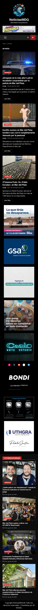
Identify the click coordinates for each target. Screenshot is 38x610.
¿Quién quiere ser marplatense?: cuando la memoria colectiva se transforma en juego (19, 473)
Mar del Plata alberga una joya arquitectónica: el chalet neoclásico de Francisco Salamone (19, 576)
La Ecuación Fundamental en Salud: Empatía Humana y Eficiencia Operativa (19, 542)
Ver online (33, 37)
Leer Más (7, 99)
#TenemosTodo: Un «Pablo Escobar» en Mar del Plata (19, 167)
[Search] (28, 37)
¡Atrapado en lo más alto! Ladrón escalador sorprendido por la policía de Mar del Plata (19, 63)
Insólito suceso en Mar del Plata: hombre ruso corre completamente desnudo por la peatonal (19, 115)
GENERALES (8, 72)
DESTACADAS (8, 551)
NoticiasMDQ (19, 20)
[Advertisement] (19, 29)
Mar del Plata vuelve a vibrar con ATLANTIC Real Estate (19, 509)
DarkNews (25, 605)
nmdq (4, 86)
